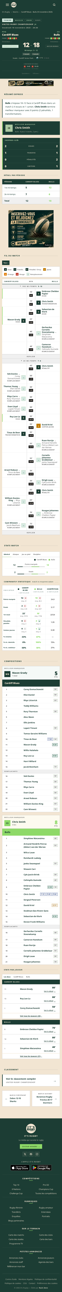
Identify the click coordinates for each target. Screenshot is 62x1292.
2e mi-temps (32, 361)
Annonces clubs (16, 1258)
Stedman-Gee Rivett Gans (36, 910)
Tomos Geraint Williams (35, 733)
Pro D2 (46, 1185)
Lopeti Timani (30, 728)
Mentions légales (26, 1279)
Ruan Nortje (48, 440)
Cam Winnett (11, 522)
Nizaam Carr (30, 869)
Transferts (16, 1212)
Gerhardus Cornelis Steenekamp (48, 329)
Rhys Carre (12, 396)
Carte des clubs (46, 1235)
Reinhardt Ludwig (32, 858)
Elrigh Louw (47, 480)
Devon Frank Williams (34, 921)
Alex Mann (29, 717)
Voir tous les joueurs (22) (31, 1016)
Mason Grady (14, 319)
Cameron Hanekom (46, 345)
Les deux (7, 977)
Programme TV (16, 1243)
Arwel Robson (11, 470)
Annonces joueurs (46, 1258)
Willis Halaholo (31, 750)
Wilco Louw (29, 852)
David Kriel (47, 424)
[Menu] (7, 5)
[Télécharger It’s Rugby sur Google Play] (41, 1168)
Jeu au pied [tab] (26, 554)
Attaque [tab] (16, 554)
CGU (25, 1283)
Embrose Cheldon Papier (50, 292)
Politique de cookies (13, 1283)
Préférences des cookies (47, 1283)
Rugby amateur (46, 1207)
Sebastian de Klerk (48, 310)
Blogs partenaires (16, 1220)
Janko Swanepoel (32, 863)
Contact (32, 1283)
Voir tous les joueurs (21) (31, 1056)
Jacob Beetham (31, 766)
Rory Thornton (31, 711)
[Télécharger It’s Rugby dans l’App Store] (19, 1168)
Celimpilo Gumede (32, 880)
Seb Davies (12, 373)
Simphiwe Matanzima (34, 838)
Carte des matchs (16, 1235)
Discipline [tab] (36, 554)
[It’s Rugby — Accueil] (31, 1128)
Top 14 (16, 1185)
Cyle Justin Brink (31, 874)
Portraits (46, 1216)
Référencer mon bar (16, 1266)
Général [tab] (7, 554)
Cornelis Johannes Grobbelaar (47, 457)
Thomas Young (11, 386)
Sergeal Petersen (32, 899)
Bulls (57, 34)
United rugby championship (18, 24)
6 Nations (16, 1189)
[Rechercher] (54, 4)
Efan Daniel (29, 694)
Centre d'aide (11, 1279)
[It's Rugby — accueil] (13, 4)
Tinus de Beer (13, 432)
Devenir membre (31, 1146)
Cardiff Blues (10, 34)
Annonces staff (16, 1262)
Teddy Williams (31, 705)
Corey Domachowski (33, 689)
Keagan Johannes (50, 510)
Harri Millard (30, 761)
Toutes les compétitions (46, 1193)
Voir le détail (50, 991)
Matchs (15, 12)
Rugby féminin (16, 1207)
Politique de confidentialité (46, 1279)
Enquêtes (16, 1216)
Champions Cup (46, 1189)
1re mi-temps (32, 286)
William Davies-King (12, 499)
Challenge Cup (16, 1193)
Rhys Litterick (30, 700)
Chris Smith (22, 127)
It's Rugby (6, 12)
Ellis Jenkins (29, 722)
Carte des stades (16, 1239)
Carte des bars (46, 1239)
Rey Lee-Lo (15, 416)
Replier (31, 356)
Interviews (46, 1212)
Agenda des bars (46, 1262)
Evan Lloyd (13, 406)
